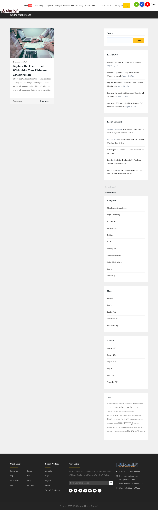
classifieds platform (120, 411)
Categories (49, 6)
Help (8, 17)
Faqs (11, 476)
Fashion (110, 235)
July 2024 (110, 368)
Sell (93, 6)
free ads (125, 418)
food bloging (116, 419)
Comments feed (112, 319)
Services (66, 6)
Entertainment (112, 228)
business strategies (138, 403)
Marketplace (111, 249)
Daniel (109, 160)
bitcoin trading (120, 403)
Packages (58, 6)
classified (109, 407)
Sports (109, 269)
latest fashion (114, 423)
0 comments (17, 101)
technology (133, 430)
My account (14, 481)
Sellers (29, 471)
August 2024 (111, 362)
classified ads (122, 407)
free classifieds (134, 419)
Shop (28, 6)
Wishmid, (78, 506)
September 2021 (112, 382)
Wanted (87, 6)
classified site (111, 411)
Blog (81, 6)
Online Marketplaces (114, 262)
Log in (109, 305)
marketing (125, 423)
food (109, 418)
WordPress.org (112, 325)
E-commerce (111, 221)
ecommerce (113, 414)
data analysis (130, 411)
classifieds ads (136, 407)
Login (47, 476)
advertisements (111, 403)
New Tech (115, 427)
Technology (111, 276)
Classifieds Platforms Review (117, 208)
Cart (12, 17)
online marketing (124, 427)
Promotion (116, 431)
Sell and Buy (123, 431)
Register (110, 298)
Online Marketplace (114, 255)
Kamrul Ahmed (112, 170)
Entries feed (111, 312)
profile (47, 485)
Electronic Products (125, 415)
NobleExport (111, 150)
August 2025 (111, 348)
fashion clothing (136, 415)
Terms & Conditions (52, 490)
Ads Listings (38, 6)
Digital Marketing (113, 215)
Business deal (128, 403)
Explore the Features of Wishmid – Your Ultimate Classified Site (30, 70)
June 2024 (110, 375)
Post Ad (154, 4)
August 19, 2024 (21, 62)
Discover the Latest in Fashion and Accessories (124, 62)
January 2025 (111, 355)
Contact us (14, 471)
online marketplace (134, 427)
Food (109, 242)
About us (48, 471)
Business (74, 6)
